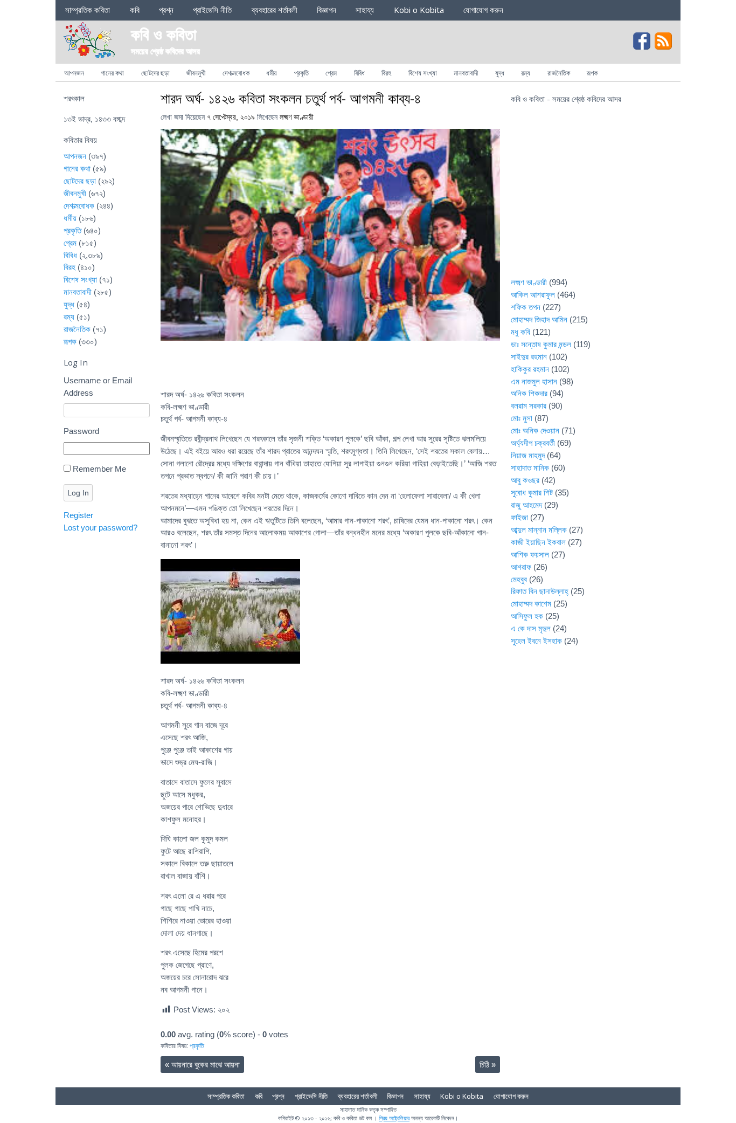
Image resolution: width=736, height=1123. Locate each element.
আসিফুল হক (527, 616)
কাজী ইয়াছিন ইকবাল (538, 542)
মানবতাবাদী (466, 73)
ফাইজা (519, 517)
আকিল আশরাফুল (533, 294)
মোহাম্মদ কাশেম (531, 603)
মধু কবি (520, 331)
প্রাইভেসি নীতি (212, 9)
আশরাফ (521, 566)
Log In (78, 492)
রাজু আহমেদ (526, 504)
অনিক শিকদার (529, 393)
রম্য (525, 73)
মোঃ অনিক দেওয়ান (535, 430)
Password (81, 431)
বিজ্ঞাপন (326, 9)
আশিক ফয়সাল (530, 554)
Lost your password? (100, 527)
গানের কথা (112, 73)
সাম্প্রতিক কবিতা (87, 9)
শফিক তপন (525, 307)
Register (78, 515)
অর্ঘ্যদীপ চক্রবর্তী (533, 442)
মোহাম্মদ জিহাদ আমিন (539, 319)
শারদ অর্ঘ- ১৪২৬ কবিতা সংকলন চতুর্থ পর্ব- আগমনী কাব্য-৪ (291, 98)
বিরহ (386, 73)
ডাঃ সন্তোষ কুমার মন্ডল (541, 344)
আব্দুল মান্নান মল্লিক (539, 529)
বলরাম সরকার (528, 405)
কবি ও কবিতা (164, 33)
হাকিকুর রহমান (530, 369)
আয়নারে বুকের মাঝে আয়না (202, 1064)
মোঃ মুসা (521, 418)
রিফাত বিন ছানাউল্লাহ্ (539, 591)
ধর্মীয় (271, 73)
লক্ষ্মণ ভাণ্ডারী (297, 117)
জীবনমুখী (195, 73)
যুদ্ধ (499, 73)
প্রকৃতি (301, 73)
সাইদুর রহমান (529, 356)
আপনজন (74, 73)
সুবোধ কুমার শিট (532, 492)
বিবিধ (359, 73)
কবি (135, 9)
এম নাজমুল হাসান (534, 381)
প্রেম (331, 73)
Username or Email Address (98, 386)
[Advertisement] (591, 197)
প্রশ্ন (166, 9)
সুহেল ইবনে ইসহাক (536, 640)
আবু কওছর (525, 480)
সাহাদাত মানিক (530, 467)
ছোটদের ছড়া (155, 73)
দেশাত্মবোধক (236, 73)
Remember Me (99, 468)
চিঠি (488, 1064)
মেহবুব (519, 579)
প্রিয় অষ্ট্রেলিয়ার (394, 1118)
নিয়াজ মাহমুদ (528, 455)
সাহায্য (365, 9)
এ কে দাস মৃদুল (531, 628)
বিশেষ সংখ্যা (422, 73)
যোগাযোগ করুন (483, 9)
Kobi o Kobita (419, 9)
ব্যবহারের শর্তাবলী (274, 9)
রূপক (592, 73)
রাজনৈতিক (558, 73)
